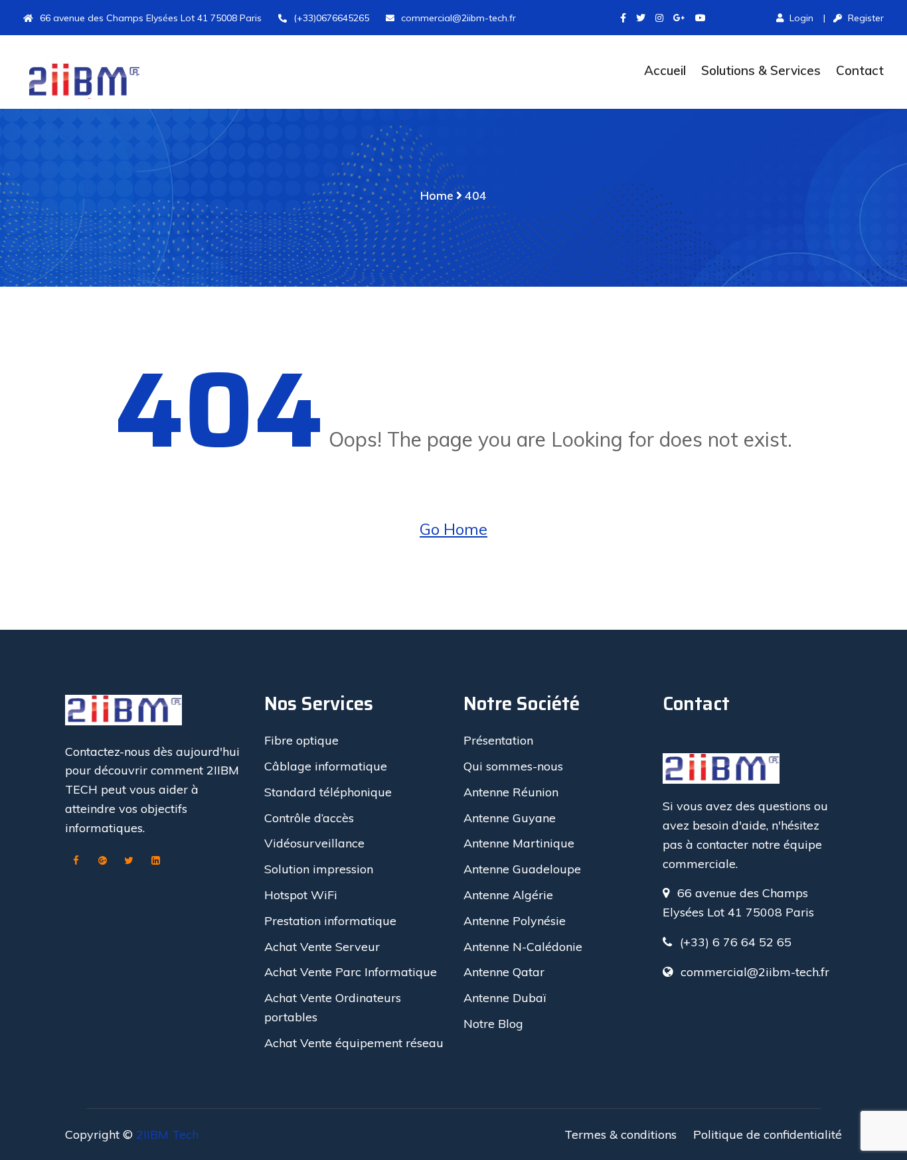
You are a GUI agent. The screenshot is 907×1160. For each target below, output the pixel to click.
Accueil (665, 70)
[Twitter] (640, 18)
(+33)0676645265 (331, 18)
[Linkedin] (155, 861)
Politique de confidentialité (767, 1134)
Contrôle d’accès (309, 818)
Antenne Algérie (508, 895)
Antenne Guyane (509, 818)
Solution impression (318, 869)
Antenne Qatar (503, 971)
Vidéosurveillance (314, 843)
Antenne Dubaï (504, 997)
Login (800, 18)
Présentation (498, 740)
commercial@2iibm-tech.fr (458, 18)
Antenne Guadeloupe (522, 869)
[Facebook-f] (623, 18)
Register (864, 18)
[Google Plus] (102, 861)
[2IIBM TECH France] (123, 82)
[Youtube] (700, 18)
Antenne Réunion (510, 792)
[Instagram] (659, 18)
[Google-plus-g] (679, 18)
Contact (860, 70)
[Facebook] (75, 861)
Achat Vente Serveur (322, 946)
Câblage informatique (325, 766)
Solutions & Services (761, 70)
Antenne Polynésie (514, 920)
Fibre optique (301, 740)
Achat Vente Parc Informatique (350, 971)
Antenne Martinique (518, 843)
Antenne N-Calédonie (522, 946)
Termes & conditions (620, 1134)
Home (437, 195)
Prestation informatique (330, 920)
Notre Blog (493, 1023)
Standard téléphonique (328, 792)
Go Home (453, 529)
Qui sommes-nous (513, 766)
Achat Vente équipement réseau (354, 1043)
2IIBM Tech (167, 1134)
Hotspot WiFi (300, 895)
